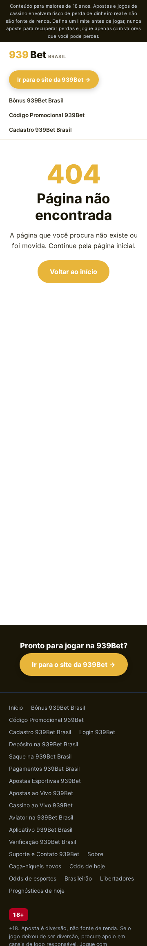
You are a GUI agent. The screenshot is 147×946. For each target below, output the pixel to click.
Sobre (95, 854)
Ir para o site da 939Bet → (54, 79)
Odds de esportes (32, 878)
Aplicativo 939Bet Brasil (40, 829)
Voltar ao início (73, 272)
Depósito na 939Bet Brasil (43, 744)
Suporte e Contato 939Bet (44, 854)
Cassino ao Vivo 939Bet (41, 805)
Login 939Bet (97, 732)
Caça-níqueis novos (35, 866)
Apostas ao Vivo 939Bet (41, 793)
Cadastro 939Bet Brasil (40, 129)
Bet (37, 55)
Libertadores (117, 878)
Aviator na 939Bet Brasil (41, 817)
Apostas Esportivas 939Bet (45, 781)
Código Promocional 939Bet (47, 115)
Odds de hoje (87, 866)
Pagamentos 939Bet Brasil (44, 768)
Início (16, 707)
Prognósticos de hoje (37, 890)
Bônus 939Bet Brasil (36, 100)
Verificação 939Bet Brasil (42, 842)
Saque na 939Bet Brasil (40, 756)
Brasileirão (78, 878)
